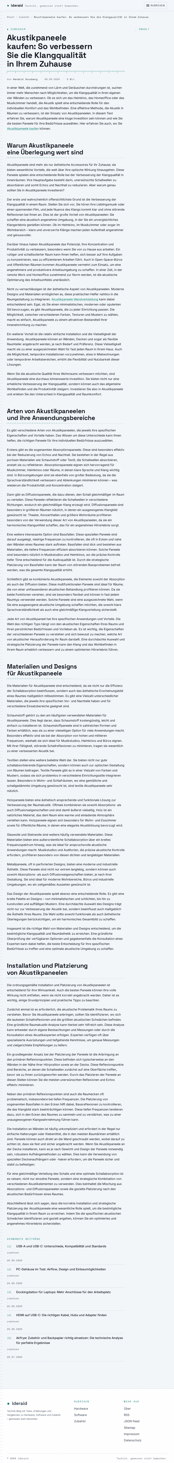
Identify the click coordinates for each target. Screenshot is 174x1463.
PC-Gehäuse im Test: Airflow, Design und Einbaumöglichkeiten (61, 1269)
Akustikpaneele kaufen (23, 128)
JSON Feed (132, 1421)
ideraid (43, 5)
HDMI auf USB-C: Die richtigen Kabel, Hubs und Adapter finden (61, 1315)
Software (80, 1415)
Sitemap (129, 1427)
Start (11, 17)
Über (127, 1408)
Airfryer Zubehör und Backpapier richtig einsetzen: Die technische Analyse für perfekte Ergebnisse (69, 1340)
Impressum (131, 1434)
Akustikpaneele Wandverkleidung (74, 299)
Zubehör (24, 17)
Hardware (81, 1408)
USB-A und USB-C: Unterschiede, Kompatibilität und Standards (61, 1246)
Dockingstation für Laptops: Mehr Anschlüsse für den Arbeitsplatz (63, 1292)
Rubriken (158, 5)
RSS (126, 1415)
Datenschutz (133, 1440)
